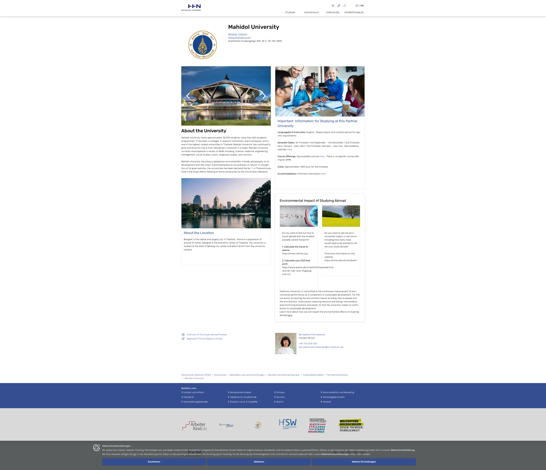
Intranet (327, 401)
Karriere (280, 397)
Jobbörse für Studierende (243, 397)
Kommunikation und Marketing (338, 392)
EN (362, 5)
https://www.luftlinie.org (294, 253)
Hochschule (311, 12)
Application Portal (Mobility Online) (204, 338)
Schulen (280, 392)
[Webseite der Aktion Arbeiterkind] (194, 425)
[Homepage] (191, 8)
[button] (188, 96)
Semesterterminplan (240, 392)
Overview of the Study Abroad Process (207, 334)
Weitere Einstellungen (364, 461)
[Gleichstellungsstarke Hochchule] (319, 425)
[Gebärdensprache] (339, 5)
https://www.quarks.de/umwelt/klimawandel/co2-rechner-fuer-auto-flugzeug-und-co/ (308, 270)
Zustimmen (154, 461)
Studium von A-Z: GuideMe (243, 401)
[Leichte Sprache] (333, 5)
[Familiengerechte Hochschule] (257, 426)
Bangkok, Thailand (237, 34)
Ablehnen (259, 461)
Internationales (354, 12)
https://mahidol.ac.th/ (239, 37)
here (289, 149)
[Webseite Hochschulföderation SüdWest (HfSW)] (288, 425)
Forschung (332, 12)
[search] (348, 5)
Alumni (279, 401)
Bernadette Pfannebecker (312, 334)
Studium (290, 12)
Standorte (188, 397)
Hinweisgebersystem (334, 397)
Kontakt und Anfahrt (193, 392)
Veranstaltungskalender (195, 401)
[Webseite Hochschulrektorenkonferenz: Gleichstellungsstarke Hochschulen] (351, 426)
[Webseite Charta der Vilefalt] (226, 425)
